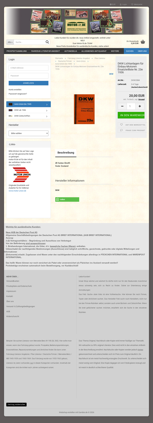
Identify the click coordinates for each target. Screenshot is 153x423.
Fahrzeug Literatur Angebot (45, 51)
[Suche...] (47, 42)
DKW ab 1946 (20, 110)
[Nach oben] (144, 418)
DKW (111, 74)
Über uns (142, 51)
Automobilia (70, 51)
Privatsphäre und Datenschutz (19, 286)
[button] (113, 4)
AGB (8, 311)
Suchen (129, 51)
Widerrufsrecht (12, 316)
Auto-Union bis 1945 (22, 104)
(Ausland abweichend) (139, 87)
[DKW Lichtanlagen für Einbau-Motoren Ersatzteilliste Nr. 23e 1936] (84, 106)
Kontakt (9, 296)
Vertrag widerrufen (16, 404)
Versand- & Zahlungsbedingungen (20, 306)
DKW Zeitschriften (22, 116)
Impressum (11, 291)
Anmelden (28, 83)
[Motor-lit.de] (76, 21)
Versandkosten (12, 281)
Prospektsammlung (17, 51)
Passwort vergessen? (18, 94)
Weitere (115, 51)
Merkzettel (137, 4)
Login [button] (124, 4)
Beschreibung (66, 152)
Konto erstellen (15, 89)
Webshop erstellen (67, 412)
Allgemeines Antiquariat (94, 51)
